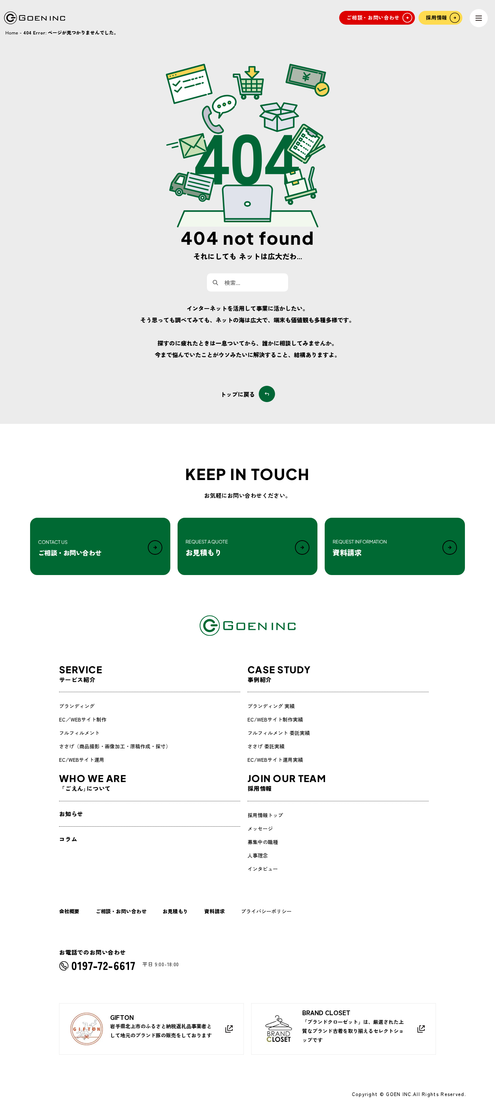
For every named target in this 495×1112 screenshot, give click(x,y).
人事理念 (258, 855)
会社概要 (69, 911)
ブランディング (77, 706)
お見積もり (175, 911)
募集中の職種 (263, 842)
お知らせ (71, 813)
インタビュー (263, 868)
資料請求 (214, 911)
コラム (68, 839)
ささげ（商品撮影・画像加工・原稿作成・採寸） (115, 746)
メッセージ (260, 828)
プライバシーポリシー (266, 911)
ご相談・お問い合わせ (121, 911)
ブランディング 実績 (271, 706)
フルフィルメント (79, 732)
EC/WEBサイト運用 (81, 759)
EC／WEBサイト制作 (83, 719)
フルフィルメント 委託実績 (279, 732)
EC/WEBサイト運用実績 (275, 759)
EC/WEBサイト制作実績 (275, 719)
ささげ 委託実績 (266, 746)
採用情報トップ (265, 815)
